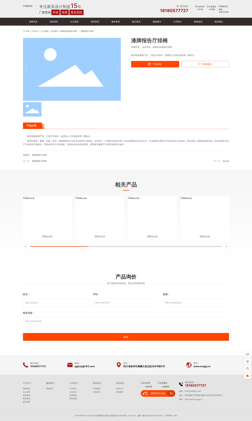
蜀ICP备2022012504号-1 (153, 415)
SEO (175, 415)
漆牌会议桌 (47, 236)
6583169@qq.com (193, 391)
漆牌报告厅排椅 (39, 161)
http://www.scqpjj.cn (194, 399)
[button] (25, 246)
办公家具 (45, 31)
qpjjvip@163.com (85, 366)
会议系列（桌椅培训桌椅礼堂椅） (64, 31)
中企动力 (132, 415)
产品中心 (35, 31)
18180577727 (174, 11)
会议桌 (226, 161)
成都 (139, 415)
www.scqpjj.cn (201, 366)
